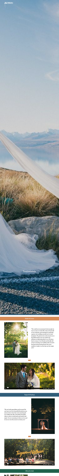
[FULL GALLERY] (29, 360)
